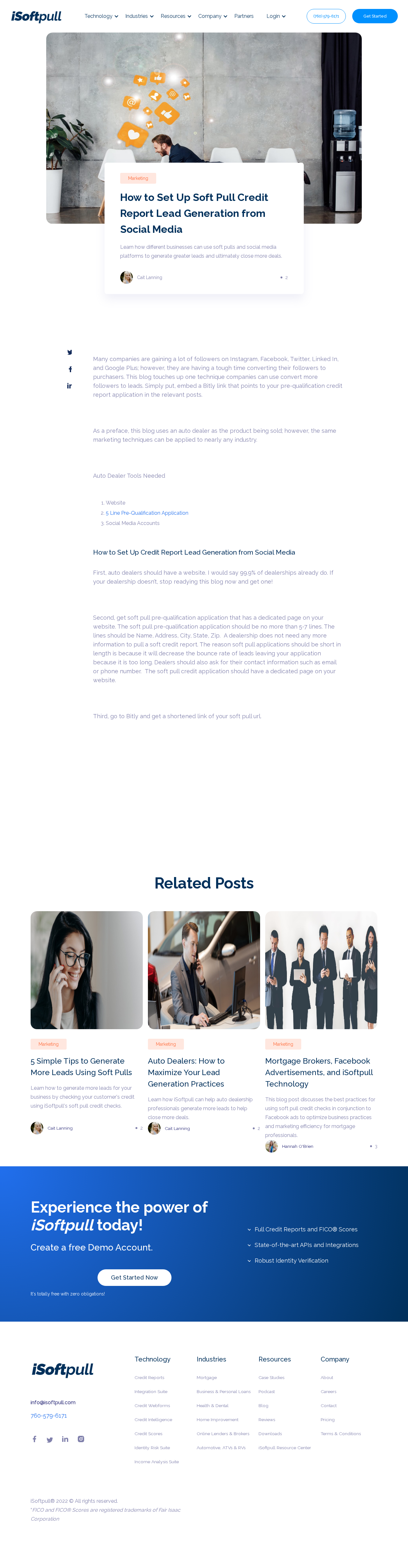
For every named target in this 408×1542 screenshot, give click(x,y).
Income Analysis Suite (157, 1461)
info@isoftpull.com (53, 1402)
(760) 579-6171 (326, 16)
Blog (263, 1405)
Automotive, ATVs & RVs (221, 1447)
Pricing (328, 1419)
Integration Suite (151, 1391)
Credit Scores (148, 1433)
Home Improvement (217, 1419)
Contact (329, 1405)
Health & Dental (213, 1405)
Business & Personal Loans (224, 1391)
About (327, 1377)
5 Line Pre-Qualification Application (147, 513)
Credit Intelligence (153, 1419)
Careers (328, 1391)
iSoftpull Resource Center (285, 1447)
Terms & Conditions (341, 1433)
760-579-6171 (49, 1415)
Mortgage (207, 1377)
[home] (36, 16)
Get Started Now (134, 1277)
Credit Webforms (152, 1405)
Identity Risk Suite (152, 1447)
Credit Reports (149, 1377)
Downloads (270, 1433)
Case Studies (271, 1377)
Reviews (267, 1419)
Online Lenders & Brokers (223, 1433)
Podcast (267, 1391)
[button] (104, 16)
